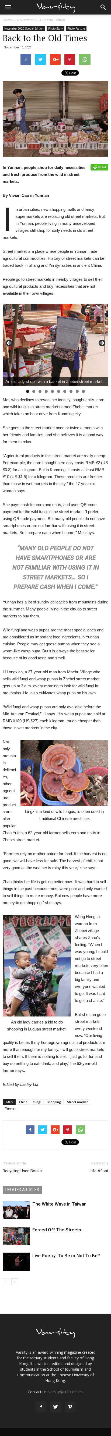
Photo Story (55, 28)
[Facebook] (41, 1407)
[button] (103, 7)
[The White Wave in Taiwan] (16, 1210)
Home (7, 20)
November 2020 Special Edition (41, 20)
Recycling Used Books (22, 1170)
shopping (54, 1102)
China (23, 1102)
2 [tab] (33, 391)
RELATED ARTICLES (22, 1190)
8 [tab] (71, 391)
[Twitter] (55, 1407)
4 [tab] (46, 391)
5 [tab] (52, 391)
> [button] (102, 343)
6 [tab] (58, 391)
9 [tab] (77, 391)
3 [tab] (40, 391)
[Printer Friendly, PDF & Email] (99, 167)
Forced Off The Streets (56, 1229)
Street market (77, 1102)
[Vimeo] (70, 1407)
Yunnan (10, 1108)
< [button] (9, 343)
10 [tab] (83, 391)
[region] (55, 344)
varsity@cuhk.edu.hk (66, 1391)
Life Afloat (99, 1170)
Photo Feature (76, 28)
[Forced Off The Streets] (16, 1236)
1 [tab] (27, 391)
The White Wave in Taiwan (59, 1204)
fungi (37, 1102)
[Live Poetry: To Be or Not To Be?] (16, 1262)
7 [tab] (64, 391)
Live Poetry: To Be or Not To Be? (66, 1255)
